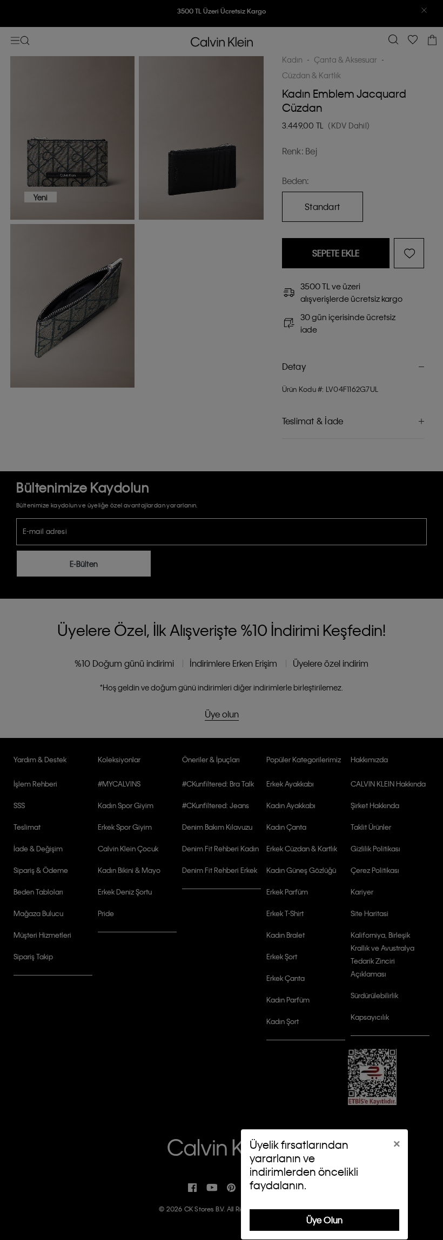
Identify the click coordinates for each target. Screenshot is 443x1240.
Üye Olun (324, 1219)
